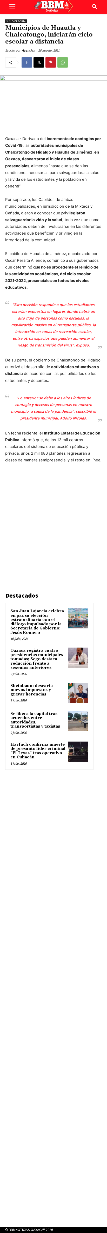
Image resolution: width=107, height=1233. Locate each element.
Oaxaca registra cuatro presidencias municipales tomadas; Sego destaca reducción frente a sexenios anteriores (36, 659)
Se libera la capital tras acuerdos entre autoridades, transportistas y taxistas (35, 720)
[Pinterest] (50, 62)
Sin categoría (16, 21)
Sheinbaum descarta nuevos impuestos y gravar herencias (31, 690)
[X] (39, 62)
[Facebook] (27, 62)
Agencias (28, 50)
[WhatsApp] (62, 62)
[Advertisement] (53, 528)
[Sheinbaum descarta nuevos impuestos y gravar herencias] (78, 693)
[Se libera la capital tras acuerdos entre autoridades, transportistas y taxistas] (78, 721)
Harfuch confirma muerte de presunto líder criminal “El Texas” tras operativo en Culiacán (37, 751)
